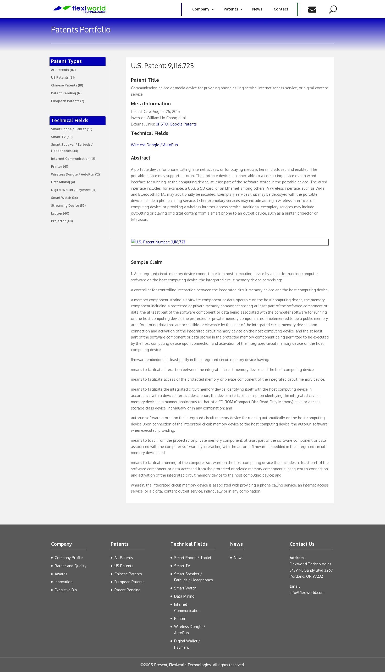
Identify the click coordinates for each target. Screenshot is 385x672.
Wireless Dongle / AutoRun (72, 174)
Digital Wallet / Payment (71, 190)
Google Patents (183, 124)
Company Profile (69, 557)
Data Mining (60, 182)
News (257, 9)
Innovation (64, 582)
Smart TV (58, 137)
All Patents (60, 70)
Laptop (56, 213)
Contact (281, 9)
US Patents (60, 77)
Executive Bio (66, 590)
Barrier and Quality (70, 566)
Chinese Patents (64, 85)
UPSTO (162, 124)
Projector (58, 221)
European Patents (65, 101)
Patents (231, 9)
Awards (61, 574)
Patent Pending (63, 93)
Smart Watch (61, 198)
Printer (56, 166)
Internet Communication (70, 159)
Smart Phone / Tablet (68, 129)
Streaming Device (65, 205)
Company (201, 9)
